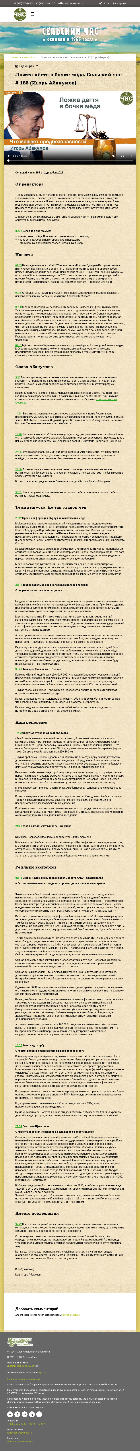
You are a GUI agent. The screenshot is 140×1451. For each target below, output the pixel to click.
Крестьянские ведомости (21, 1366)
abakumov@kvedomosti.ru (20, 1441)
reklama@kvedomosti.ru (70, 3)
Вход (106, 3)
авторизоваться (71, 1315)
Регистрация (119, 3)
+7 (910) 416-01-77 (45, 3)
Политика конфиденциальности (23, 1379)
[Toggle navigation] (32, 14)
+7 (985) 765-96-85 (23, 3)
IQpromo (43, 1372)
